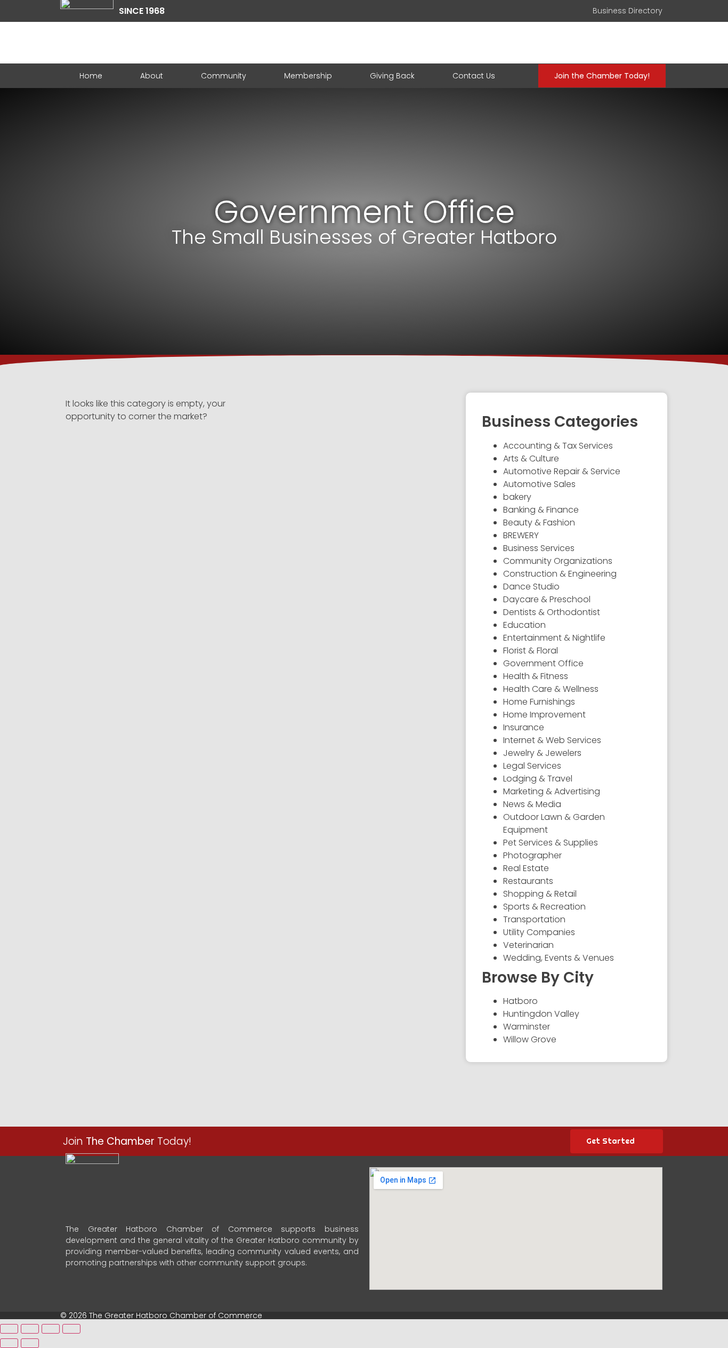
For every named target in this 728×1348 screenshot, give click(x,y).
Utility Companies (539, 932)
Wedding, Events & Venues (558, 958)
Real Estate (526, 868)
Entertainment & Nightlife (554, 638)
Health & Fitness (535, 676)
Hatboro (520, 1001)
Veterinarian (528, 945)
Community (223, 75)
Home (90, 75)
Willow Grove (529, 1039)
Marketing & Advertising (551, 791)
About (151, 75)
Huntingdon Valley (541, 1014)
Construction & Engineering (560, 574)
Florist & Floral (530, 650)
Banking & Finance (541, 510)
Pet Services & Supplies (550, 842)
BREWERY (521, 535)
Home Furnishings (539, 702)
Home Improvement (544, 714)
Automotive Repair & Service (561, 471)
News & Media (532, 804)
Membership (308, 75)
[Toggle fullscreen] (51, 1329)
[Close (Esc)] (9, 1329)
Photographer (532, 855)
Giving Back (392, 75)
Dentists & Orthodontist (551, 612)
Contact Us (473, 75)
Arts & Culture (531, 458)
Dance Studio (531, 586)
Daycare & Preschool (547, 599)
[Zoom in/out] (71, 1329)
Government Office (543, 663)
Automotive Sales (539, 484)
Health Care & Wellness (550, 689)
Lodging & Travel (537, 778)
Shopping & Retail (540, 894)
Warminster (526, 1026)
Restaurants (528, 881)
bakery (517, 497)
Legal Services (532, 766)
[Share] (30, 1329)
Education (524, 625)
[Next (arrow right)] (30, 1343)
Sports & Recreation (544, 906)
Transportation (534, 919)
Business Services (539, 548)
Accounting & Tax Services (558, 446)
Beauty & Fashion (539, 522)
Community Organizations (557, 561)
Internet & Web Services (552, 740)
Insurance (523, 727)
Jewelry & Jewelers (542, 753)
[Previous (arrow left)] (9, 1343)
